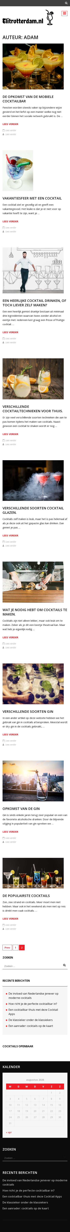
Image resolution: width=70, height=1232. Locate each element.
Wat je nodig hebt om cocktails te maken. (35, 612)
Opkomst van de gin (21, 808)
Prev (7, 947)
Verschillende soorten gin (28, 711)
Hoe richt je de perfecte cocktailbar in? (32, 1004)
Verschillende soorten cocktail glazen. (33, 510)
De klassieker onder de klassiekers (30, 1020)
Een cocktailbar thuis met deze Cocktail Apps (32, 1196)
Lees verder (10, 124)
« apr (9, 1132)
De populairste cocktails (26, 895)
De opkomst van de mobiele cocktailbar (28, 98)
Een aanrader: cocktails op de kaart (30, 1026)
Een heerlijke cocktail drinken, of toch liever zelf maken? (34, 302)
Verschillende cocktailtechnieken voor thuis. (33, 408)
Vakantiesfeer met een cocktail (32, 198)
